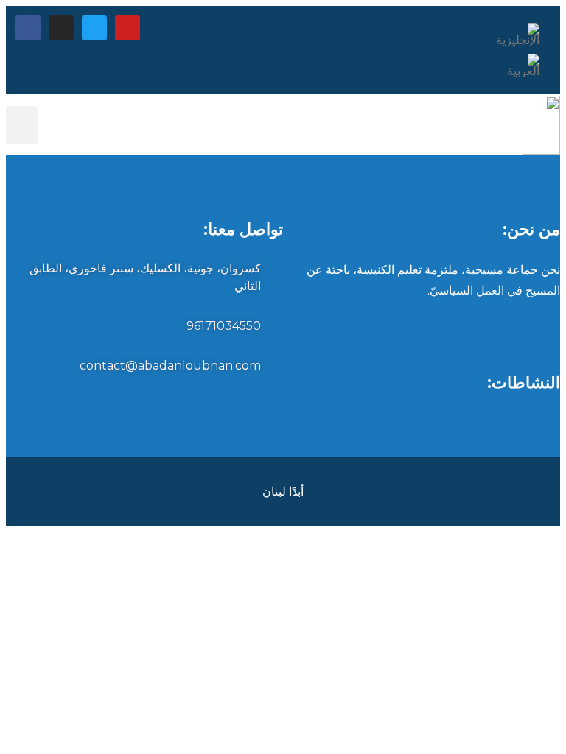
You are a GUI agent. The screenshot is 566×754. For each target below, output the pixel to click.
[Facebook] (28, 27)
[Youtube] (127, 27)
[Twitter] (94, 27)
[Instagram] (61, 27)
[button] (22, 125)
